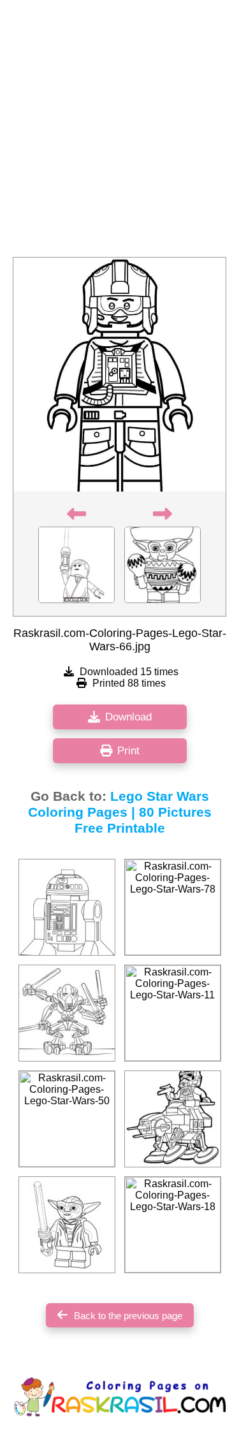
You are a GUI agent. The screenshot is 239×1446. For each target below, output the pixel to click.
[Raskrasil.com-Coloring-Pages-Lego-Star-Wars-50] (66, 1118)
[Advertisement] (119, 132)
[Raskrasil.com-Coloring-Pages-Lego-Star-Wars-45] (172, 1118)
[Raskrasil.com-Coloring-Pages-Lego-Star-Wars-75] (66, 1013)
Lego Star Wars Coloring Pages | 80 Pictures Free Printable (120, 812)
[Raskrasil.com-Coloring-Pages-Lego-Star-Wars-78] (172, 907)
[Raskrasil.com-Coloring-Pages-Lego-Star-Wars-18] (172, 1224)
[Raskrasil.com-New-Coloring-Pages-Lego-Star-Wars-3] (66, 907)
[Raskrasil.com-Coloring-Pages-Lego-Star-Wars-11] (172, 1013)
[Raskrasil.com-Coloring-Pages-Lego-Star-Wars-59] (66, 1224)
